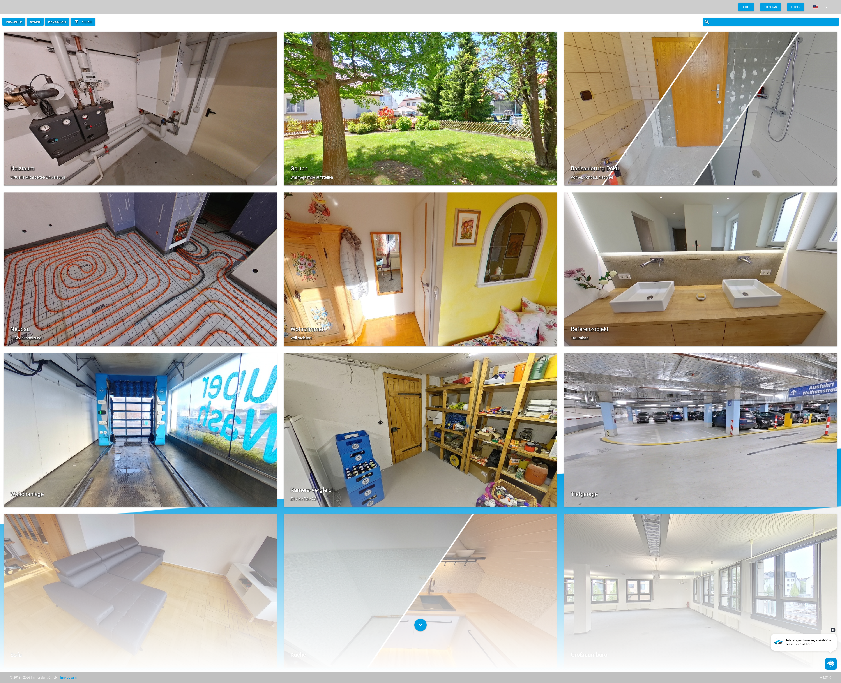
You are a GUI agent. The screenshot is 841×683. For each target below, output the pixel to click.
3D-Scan (770, 7)
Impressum (68, 677)
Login (796, 7)
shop (746, 7)
